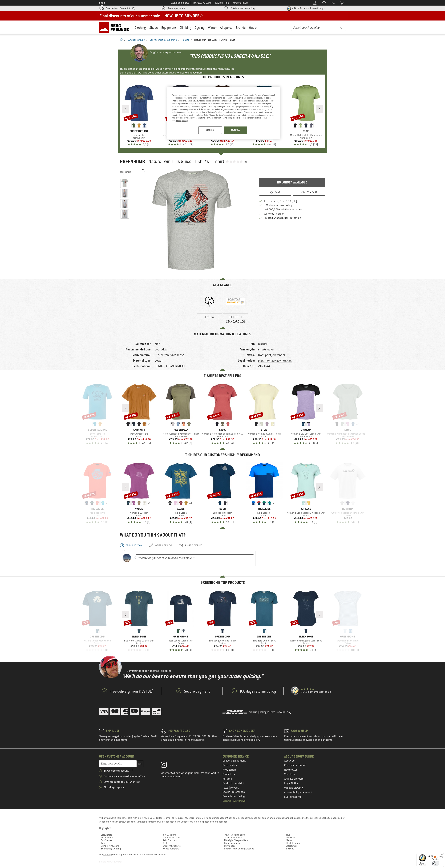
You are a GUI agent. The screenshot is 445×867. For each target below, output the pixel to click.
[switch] (435, 863)
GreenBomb (132, 162)
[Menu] (442, 855)
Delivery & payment (234, 760)
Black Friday (107, 837)
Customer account (295, 765)
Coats (165, 843)
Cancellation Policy (233, 796)
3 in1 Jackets (169, 834)
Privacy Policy (182, 120)
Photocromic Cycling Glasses (239, 848)
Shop (102, 3)
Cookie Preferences (233, 792)
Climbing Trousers (110, 845)
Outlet (253, 28)
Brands (241, 28)
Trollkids (290, 848)
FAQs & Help (229, 769)
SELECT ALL (235, 130)
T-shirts (185, 39)
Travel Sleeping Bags (234, 834)
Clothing (140, 28)
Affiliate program (294, 778)
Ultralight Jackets (172, 845)
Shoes (153, 28)
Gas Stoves (106, 840)
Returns (227, 778)
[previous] (125, 109)
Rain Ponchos (170, 840)
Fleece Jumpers (171, 848)
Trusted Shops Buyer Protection (282, 218)
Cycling (200, 28)
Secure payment (176, 8)
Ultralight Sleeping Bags (236, 840)
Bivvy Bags (230, 845)
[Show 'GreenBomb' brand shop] (125, 172)
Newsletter (290, 769)
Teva (288, 834)
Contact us (228, 774)
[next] (319, 109)
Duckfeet (290, 837)
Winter (212, 28)
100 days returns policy (242, 8)
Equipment (168, 28)
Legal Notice (291, 783)
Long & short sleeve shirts (163, 39)
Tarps (103, 843)
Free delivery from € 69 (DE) (120, 8)
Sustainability (292, 797)
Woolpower (291, 845)
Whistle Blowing (293, 788)
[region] (223, 113)
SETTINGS (210, 130)
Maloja (289, 840)
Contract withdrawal (234, 801)
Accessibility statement (298, 792)
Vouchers (289, 774)
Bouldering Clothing (111, 848)
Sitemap (107, 854)
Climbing (185, 28)
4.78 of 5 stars (308, 8)
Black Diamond (293, 843)
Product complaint (233, 783)
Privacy (234, 788)
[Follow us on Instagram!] (166, 765)
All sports (226, 28)
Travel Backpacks (233, 837)
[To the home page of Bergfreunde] (115, 27)
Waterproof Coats (171, 837)
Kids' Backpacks (232, 843)
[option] (193, 219)
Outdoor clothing (136, 39)
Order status (229, 765)
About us (289, 760)
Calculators (106, 834)
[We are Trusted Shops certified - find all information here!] (295, 690)
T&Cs (225, 788)
